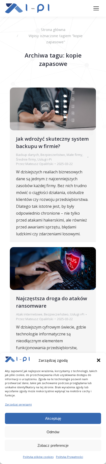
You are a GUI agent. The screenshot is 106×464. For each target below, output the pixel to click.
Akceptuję (53, 418)
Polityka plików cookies (38, 457)
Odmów (53, 432)
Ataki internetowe (29, 314)
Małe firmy (74, 154)
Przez (34, 164)
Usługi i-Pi (44, 159)
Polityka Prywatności (69, 457)
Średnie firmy (26, 159)
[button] (98, 360)
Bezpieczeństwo (52, 154)
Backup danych (27, 154)
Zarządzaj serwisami (18, 404)
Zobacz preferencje (53, 445)
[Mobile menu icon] (96, 8)
